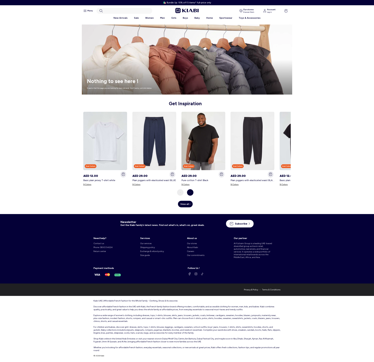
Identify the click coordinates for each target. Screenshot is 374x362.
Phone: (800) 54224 (103, 247)
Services (145, 238)
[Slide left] (180, 192)
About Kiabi (192, 247)
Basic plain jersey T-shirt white (99, 180)
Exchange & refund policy (152, 251)
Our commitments (196, 255)
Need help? (100, 238)
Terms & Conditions (271, 289)
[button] (124, 11)
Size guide (145, 255)
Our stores (192, 243)
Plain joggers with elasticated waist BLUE (154, 180)
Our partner (240, 238)
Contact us (99, 243)
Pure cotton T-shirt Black (194, 180)
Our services (146, 243)
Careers (190, 251)
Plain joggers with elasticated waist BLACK (252, 180)
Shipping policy (147, 247)
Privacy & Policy (251, 289)
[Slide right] (190, 192)
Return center (100, 251)
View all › (185, 204)
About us (192, 238)
